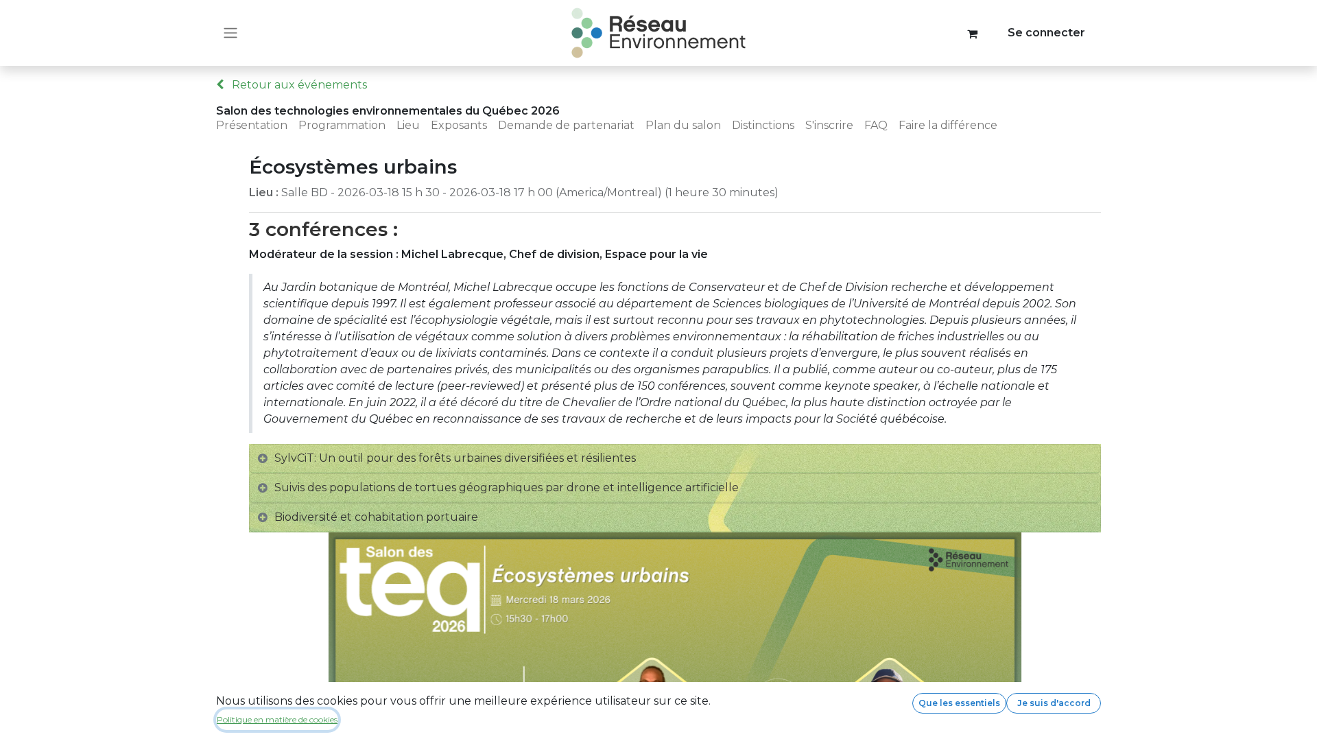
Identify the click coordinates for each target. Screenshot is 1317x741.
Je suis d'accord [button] (1054, 703)
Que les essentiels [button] (959, 703)
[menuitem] (257, 125)
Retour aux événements (298, 84)
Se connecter (1046, 32)
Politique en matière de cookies (277, 719)
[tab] (675, 459)
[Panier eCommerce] (972, 33)
